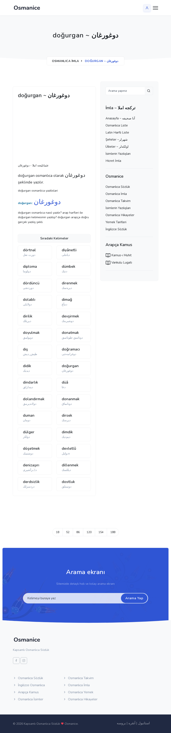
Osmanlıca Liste (117, 125)
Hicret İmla (113, 161)
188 (112, 532)
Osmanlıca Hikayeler (120, 215)
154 (100, 532)
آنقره (131, 723)
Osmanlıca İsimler (30, 699)
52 (67, 532)
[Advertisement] (82, 132)
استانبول (144, 723)
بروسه (121, 723)
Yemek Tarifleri (116, 222)
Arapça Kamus (28, 692)
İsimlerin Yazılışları (118, 154)
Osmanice (71, 724)
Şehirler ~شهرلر (117, 139)
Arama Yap (134, 598)
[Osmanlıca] (27, 7)
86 (78, 532)
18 (57, 532)
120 (89, 532)
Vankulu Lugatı (121, 262)
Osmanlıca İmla (65, 61)
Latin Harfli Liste (117, 132)
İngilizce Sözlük (116, 229)
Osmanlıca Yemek (80, 692)
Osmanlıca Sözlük (118, 187)
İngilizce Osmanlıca (31, 685)
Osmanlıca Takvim (118, 201)
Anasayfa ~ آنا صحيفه (120, 118)
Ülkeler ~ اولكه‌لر (117, 147)
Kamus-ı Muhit (121, 255)
